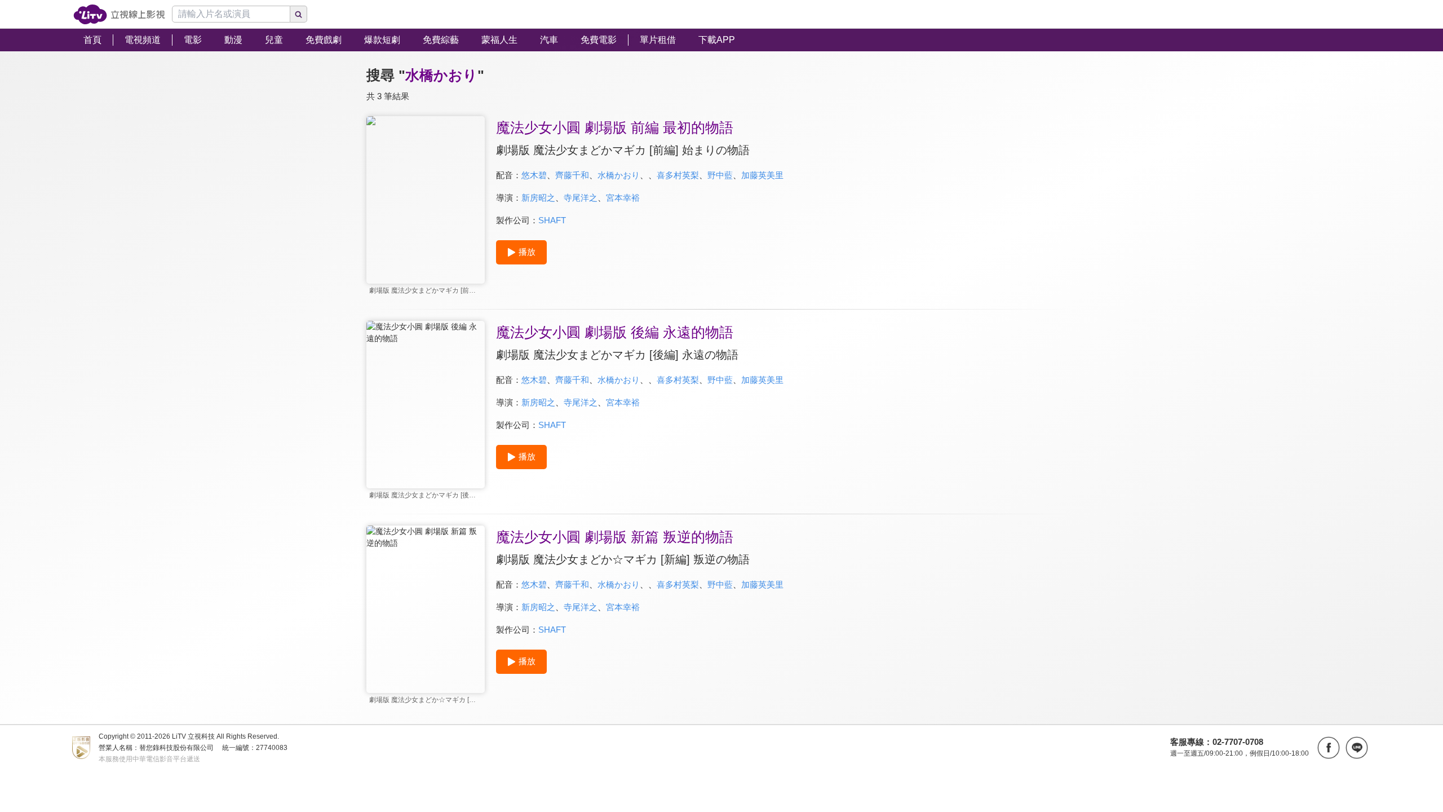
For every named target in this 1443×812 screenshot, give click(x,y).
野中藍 (720, 175)
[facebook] (1328, 747)
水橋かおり (618, 175)
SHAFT (552, 220)
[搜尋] (298, 14)
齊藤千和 (572, 175)
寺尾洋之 (580, 197)
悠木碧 (534, 175)
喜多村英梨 (678, 175)
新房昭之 (538, 197)
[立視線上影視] (119, 14)
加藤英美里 (762, 175)
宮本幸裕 (623, 197)
